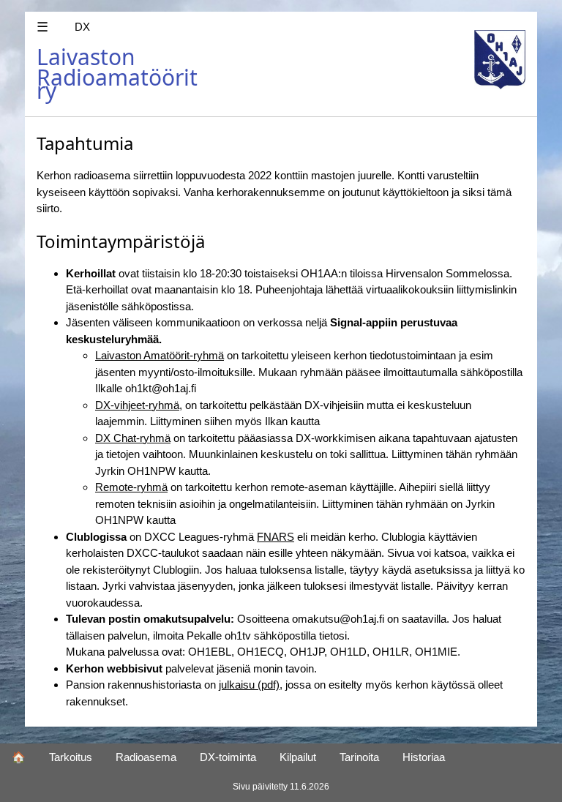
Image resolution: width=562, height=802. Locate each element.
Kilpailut (298, 757)
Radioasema (146, 757)
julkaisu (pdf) (249, 684)
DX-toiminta (228, 757)
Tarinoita (359, 757)
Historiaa (423, 757)
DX (82, 26)
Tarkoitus (70, 757)
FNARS (275, 537)
